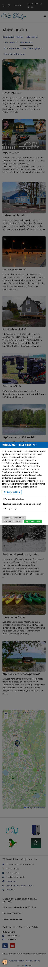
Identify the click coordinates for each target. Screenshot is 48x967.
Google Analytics (12, 509)
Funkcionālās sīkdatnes (14, 499)
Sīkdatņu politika (12, 492)
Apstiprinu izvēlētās (12, 521)
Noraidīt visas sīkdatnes (14, 518)
